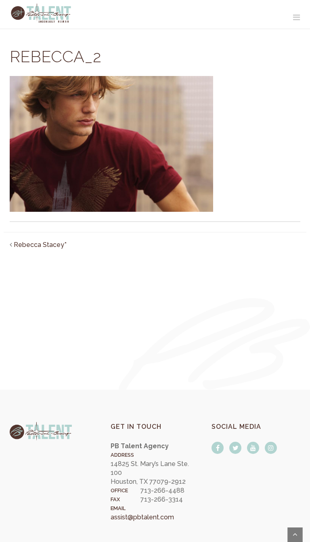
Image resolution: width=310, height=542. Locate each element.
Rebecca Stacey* (40, 245)
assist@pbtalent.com (142, 517)
